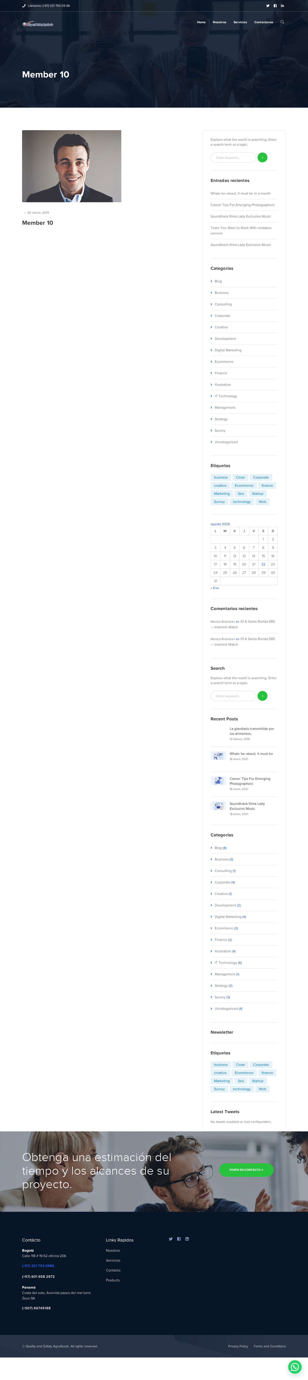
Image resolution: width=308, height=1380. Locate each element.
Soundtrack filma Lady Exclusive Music (241, 216)
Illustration (223, 385)
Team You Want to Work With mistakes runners (241, 230)
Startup (257, 494)
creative (220, 485)
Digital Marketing (228, 350)
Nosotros (113, 1250)
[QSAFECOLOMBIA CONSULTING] (37, 23)
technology (242, 502)
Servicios (113, 1260)
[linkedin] (187, 1239)
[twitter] (171, 1239)
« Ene (215, 588)
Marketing (222, 494)
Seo (241, 494)
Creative (221, 327)
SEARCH (282, 21)
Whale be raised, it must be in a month (241, 193)
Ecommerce (224, 362)
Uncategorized (226, 442)
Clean (240, 477)
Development (225, 339)
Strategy (221, 419)
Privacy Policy (238, 1346)
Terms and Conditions (269, 1346)
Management (225, 408)
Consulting (223, 304)
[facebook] (179, 1239)
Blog (218, 281)
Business (222, 293)
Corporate (222, 316)
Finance (221, 373)
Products (113, 1280)
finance (267, 485)
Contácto (113, 1270)
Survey (220, 431)
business (221, 477)
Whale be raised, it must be (251, 754)
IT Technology (226, 396)
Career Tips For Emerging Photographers (243, 205)
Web (262, 502)
